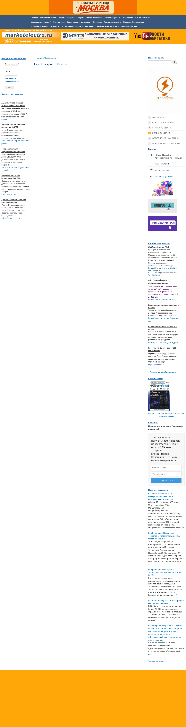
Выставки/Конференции (133, 22)
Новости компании (163, 122)
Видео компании (161, 133)
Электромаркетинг (129, 26)
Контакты (89, 26)
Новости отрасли (112, 18)
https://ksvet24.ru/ (156, 365)
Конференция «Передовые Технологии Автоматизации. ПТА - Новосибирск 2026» (164, 536)
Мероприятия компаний (41, 22)
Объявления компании (165, 138)
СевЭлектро (50, 57)
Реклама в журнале (112, 22)
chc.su (4, 119)
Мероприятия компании (166, 143)
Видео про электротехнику (78, 22)
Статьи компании (162, 128)
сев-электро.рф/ (162, 169)
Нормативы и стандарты (72, 26)
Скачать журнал (166, 416)
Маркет (81, 18)
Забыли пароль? (12, 81)
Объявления (127, 18)
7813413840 (154, 275)
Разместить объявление (163, 371)
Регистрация (10, 79)
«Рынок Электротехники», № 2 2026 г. (166, 413)
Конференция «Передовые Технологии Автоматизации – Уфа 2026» (164, 572)
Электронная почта (12, 64)
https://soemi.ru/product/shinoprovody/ (163, 320)
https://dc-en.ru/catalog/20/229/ (162, 268)
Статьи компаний (142, 18)
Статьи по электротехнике (107, 26)
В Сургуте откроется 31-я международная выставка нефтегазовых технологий (160, 496)
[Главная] (30, 37)
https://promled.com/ (10, 218)
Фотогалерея (59, 22)
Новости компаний (94, 18)
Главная (34, 18)
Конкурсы (55, 26)
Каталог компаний (48, 18)
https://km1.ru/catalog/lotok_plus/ (163, 342)
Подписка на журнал (40, 26)
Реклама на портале (67, 18)
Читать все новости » (158, 661)
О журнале (97, 22)
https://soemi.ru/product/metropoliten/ (15, 142)
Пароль (8, 71)
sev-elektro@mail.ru (164, 176)
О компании (159, 117)
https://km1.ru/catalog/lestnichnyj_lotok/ (15, 169)
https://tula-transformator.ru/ (161, 299)
